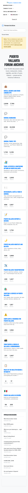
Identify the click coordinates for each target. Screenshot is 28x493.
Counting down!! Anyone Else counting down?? (12, 442)
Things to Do (7, 8)
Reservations (7, 5)
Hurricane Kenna (8, 466)
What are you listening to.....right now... (13, 430)
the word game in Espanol (11, 471)
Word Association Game (10, 418)
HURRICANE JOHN (9, 460)
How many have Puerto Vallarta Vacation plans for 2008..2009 (12, 449)
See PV (5, 14)
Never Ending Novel (9, 436)
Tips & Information (9, 11)
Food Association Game (10, 455)
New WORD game (8, 424)
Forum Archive (9, 25)
